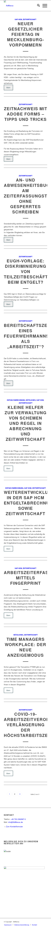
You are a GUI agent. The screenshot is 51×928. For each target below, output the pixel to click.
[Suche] (37, 5)
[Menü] (43, 5)
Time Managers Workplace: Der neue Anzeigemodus (25, 647)
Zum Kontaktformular (14, 826)
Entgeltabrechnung (16, 400)
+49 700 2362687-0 (18, 819)
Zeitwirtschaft (29, 19)
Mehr (8, 87)
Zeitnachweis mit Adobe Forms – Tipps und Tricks (25, 114)
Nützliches (31, 400)
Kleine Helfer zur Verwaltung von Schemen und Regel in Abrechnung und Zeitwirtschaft (26, 423)
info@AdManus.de (15, 822)
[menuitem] (37, 5)
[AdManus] (21, 5)
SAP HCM (18, 19)
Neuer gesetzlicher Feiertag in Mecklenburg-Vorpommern (25, 34)
